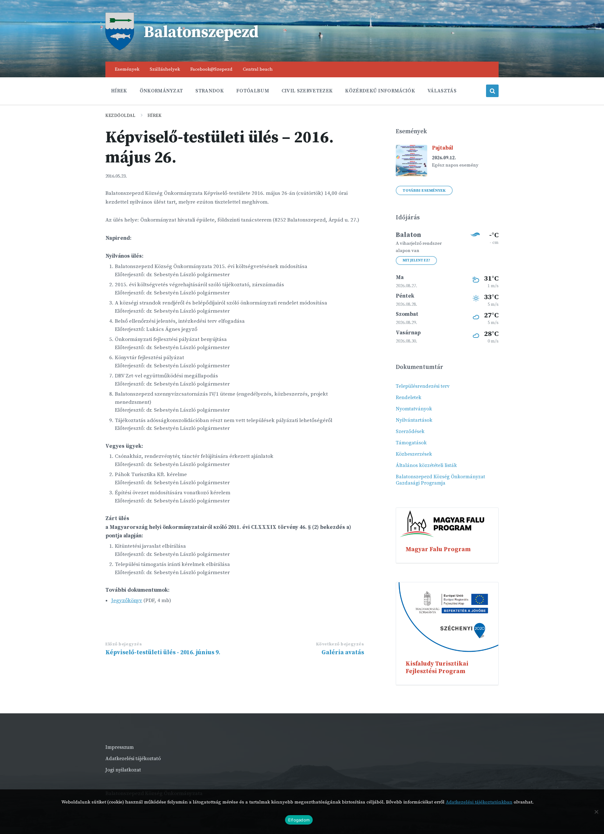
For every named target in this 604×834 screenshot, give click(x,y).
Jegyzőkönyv (126, 600)
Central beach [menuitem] (258, 69)
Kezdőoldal (120, 115)
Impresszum (119, 747)
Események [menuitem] (127, 69)
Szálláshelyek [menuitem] (165, 69)
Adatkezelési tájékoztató (133, 758)
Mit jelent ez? (416, 260)
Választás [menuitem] (442, 91)
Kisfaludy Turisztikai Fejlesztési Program (436, 667)
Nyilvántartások (414, 420)
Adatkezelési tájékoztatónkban (479, 802)
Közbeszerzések (414, 454)
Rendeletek (408, 397)
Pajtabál (442, 148)
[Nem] (596, 812)
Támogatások (411, 443)
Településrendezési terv (423, 386)
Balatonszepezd (201, 32)
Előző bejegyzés (123, 644)
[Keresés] (492, 91)
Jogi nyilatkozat (123, 770)
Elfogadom (299, 819)
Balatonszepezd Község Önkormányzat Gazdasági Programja (440, 480)
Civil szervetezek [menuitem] (307, 91)
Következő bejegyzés (340, 644)
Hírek (155, 115)
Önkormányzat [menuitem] (161, 91)
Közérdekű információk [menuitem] (380, 91)
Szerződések (410, 431)
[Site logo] (119, 48)
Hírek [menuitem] (119, 91)
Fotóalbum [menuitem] (252, 91)
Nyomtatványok (414, 409)
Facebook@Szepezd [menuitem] (211, 69)
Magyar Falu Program (438, 549)
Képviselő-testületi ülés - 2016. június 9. (162, 652)
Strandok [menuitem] (209, 91)
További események (424, 190)
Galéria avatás (343, 652)
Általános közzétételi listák (426, 465)
